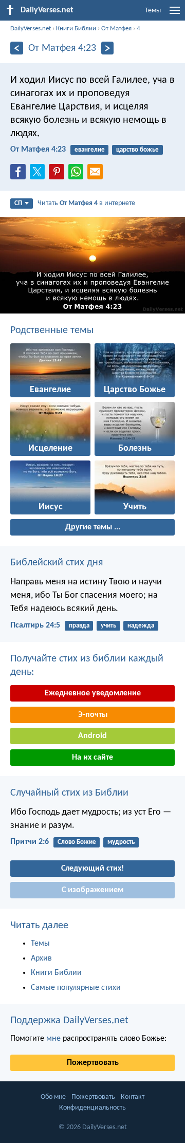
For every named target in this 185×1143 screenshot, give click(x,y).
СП (18, 203)
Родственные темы (52, 330)
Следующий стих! (92, 868)
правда (79, 625)
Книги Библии (76, 28)
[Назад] (16, 48)
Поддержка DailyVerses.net (69, 1021)
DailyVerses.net (30, 28)
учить (108, 625)
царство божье (137, 149)
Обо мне (53, 1097)
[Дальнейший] (107, 48)
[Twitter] (39, 175)
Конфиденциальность (92, 1108)
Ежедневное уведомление (93, 693)
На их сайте (92, 757)
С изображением (92, 890)
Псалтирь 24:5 (35, 625)
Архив (41, 958)
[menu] (174, 14)
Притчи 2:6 (29, 842)
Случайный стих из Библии (69, 793)
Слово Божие (77, 842)
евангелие (90, 149)
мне (53, 1039)
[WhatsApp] (78, 172)
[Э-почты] (97, 175)
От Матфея (116, 28)
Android (92, 736)
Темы (153, 10)
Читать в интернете (86, 203)
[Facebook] (20, 175)
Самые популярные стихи (76, 988)
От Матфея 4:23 (38, 149)
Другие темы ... (92, 527)
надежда (140, 625)
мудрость (121, 842)
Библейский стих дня (56, 563)
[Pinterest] (58, 175)
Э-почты (92, 715)
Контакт (132, 1097)
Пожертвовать (93, 1063)
